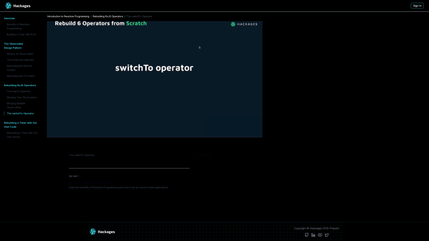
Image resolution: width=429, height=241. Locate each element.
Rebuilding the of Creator (21, 75)
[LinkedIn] (313, 235)
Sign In (417, 5)
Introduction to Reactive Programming (68, 16)
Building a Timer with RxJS (21, 34)
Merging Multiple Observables (16, 105)
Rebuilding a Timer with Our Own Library (22, 134)
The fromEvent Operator (20, 59)
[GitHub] (307, 235)
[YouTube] (320, 235)
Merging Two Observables (22, 97)
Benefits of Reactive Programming (18, 26)
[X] (327, 235)
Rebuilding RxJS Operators (108, 16)
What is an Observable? (20, 53)
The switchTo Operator (20, 113)
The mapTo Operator (19, 91)
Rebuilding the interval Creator (19, 67)
